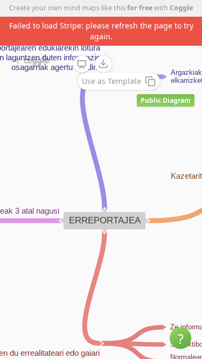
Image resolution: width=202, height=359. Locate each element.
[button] (180, 338)
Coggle (181, 7)
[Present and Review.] (81, 64)
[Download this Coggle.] (103, 64)
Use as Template (111, 81)
